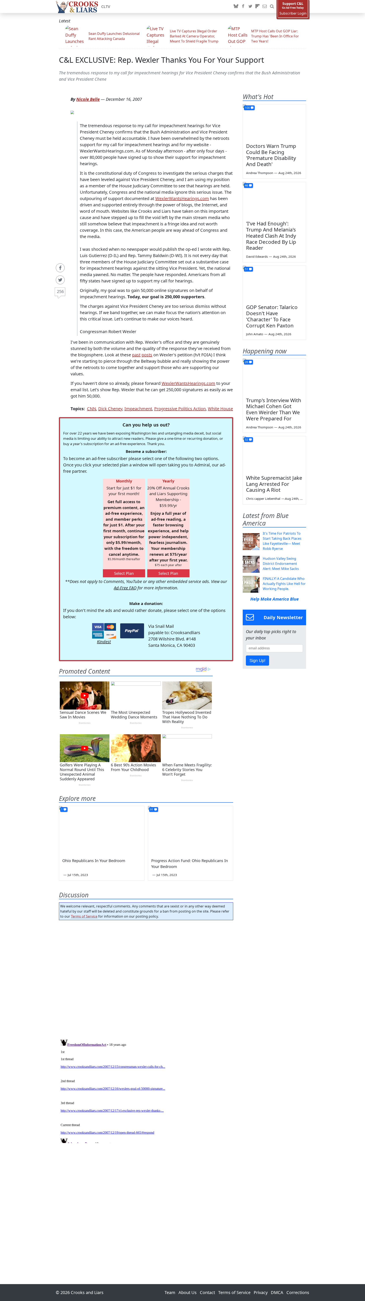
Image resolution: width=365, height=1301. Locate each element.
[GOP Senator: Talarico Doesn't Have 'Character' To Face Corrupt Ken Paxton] (274, 283)
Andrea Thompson (259, 173)
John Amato (254, 334)
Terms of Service (84, 916)
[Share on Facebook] (60, 267)
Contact (207, 1292)
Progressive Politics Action (180, 408)
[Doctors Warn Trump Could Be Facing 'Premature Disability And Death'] (274, 122)
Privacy (261, 1292)
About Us (187, 1292)
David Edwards (257, 256)
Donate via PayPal (132, 631)
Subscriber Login (292, 13)
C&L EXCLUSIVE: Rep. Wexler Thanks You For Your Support (161, 60)
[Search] (271, 6)
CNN (91, 408)
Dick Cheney (110, 408)
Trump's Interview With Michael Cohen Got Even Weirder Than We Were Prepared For (273, 409)
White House (220, 408)
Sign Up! (257, 660)
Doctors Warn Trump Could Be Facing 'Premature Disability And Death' (271, 155)
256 (60, 291)
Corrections (297, 1292)
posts (147, 355)
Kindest (104, 641)
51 (246, 269)
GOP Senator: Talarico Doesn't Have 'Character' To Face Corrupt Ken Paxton (272, 316)
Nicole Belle (88, 99)
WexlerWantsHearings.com (182, 198)
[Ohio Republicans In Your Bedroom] (101, 830)
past (136, 355)
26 (246, 362)
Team (170, 1292)
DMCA (277, 1292)
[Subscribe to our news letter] (264, 6)
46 (246, 185)
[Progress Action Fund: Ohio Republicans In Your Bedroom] (190, 830)
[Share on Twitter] (60, 279)
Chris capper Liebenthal (263, 498)
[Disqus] (146, 1090)
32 (246, 439)
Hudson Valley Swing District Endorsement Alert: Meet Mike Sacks (281, 563)
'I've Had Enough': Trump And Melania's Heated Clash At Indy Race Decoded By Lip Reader (271, 235)
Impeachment (138, 408)
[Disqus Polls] (146, 978)
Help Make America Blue (274, 599)
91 (151, 809)
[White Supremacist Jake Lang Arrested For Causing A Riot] (274, 454)
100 (247, 108)
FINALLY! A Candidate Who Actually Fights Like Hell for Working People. (284, 583)
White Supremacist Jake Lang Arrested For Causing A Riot (274, 483)
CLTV (105, 6)
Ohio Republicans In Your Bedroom (93, 860)
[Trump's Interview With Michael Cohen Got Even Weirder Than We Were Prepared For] (274, 376)
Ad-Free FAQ (125, 588)
